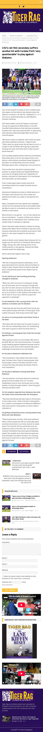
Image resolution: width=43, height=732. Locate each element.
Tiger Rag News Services (32, 521)
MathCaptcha (10, 585)
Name (4, 558)
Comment (6, 542)
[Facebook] (19, 6)
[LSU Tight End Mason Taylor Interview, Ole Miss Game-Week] (6, 519)
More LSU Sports (16, 36)
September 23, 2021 (18, 500)
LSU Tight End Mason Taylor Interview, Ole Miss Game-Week (26, 518)
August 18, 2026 (17, 721)
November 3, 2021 (10, 63)
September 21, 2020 (18, 510)
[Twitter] (23, 6)
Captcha (5, 582)
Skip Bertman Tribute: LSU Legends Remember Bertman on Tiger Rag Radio (25, 718)
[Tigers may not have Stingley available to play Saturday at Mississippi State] (6, 498)
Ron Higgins (30, 510)
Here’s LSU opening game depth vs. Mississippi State (23, 507)
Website (5, 570)
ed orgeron (11, 451)
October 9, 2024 (17, 521)
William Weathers (26, 63)
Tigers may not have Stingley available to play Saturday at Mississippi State (26, 497)
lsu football (24, 451)
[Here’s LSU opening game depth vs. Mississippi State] (6, 508)
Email (4, 564)
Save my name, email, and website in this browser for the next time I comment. (19, 577)
